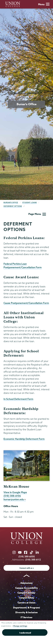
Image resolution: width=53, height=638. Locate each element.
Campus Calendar (26, 592)
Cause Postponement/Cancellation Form (26, 303)
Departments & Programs (26, 607)
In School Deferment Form (18, 398)
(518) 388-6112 (33, 559)
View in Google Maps (15, 492)
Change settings (20, 626)
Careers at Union (26, 602)
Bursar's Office (11, 202)
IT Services (26, 617)
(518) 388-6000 (26, 556)
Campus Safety (26, 597)
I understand (25, 632)
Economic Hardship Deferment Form (24, 438)
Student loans (29, 202)
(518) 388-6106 (12, 495)
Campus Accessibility (26, 587)
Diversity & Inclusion (26, 612)
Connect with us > (27, 568)
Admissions (26, 583)
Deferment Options (13, 206)
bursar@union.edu (14, 499)
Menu (41, 4)
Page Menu (34, 213)
